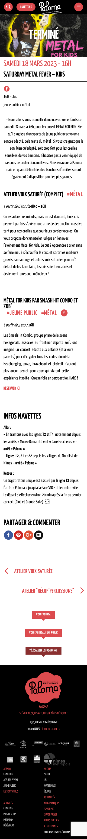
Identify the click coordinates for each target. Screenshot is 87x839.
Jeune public (9, 785)
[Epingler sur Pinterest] (18, 535)
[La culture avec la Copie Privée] (50, 743)
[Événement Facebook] (6, 89)
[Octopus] (63, 743)
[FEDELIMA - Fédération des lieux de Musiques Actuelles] (23, 743)
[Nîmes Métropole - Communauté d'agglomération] (57, 759)
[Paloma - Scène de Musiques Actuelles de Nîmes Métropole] (50, 7)
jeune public (24, 313)
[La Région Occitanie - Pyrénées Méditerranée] (77, 743)
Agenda (7, 769)
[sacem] (37, 743)
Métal (76, 194)
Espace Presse (50, 814)
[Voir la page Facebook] (64, 312)
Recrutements (51, 826)
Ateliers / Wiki (10, 780)
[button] (78, 7)
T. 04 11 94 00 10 (51, 729)
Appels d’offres (51, 820)
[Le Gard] (10, 759)
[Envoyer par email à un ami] (38, 535)
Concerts (8, 774)
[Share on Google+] (28, 535)
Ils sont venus (10, 791)
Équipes (47, 791)
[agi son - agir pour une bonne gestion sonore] (10, 743)
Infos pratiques (51, 803)
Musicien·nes (9, 814)
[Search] (8, 7)
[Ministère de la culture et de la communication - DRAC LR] (37, 759)
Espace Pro (49, 809)
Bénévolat (8, 825)
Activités (8, 803)
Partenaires (50, 785)
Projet (47, 774)
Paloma (47, 769)
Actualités (49, 797)
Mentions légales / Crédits (57, 832)
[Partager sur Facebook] (8, 535)
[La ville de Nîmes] (23, 759)
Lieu (45, 780)
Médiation (8, 820)
